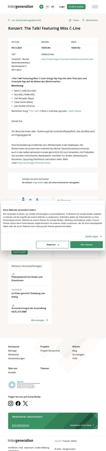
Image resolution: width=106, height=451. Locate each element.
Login (62, 6)
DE (52, 6)
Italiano (74, 441)
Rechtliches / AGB (15, 447)
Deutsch (58, 441)
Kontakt (12, 372)
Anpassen (51, 244)
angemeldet (38, 182)
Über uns (12, 368)
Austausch (13, 346)
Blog (74, 350)
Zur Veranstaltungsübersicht (26, 20)
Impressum (29, 447)
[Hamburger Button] (95, 7)
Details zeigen (91, 236)
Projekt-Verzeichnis (50, 350)
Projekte (44, 346)
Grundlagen (78, 354)
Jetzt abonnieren (20, 425)
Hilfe (74, 358)
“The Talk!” (33, 110)
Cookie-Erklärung (42, 447)
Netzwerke (13, 354)
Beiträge (12, 350)
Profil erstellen (76, 6)
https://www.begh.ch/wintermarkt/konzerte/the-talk (67, 59)
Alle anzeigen (37, 320)
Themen (44, 368)
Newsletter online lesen (81, 425)
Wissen (76, 346)
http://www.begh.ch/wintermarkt (34, 162)
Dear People (75, 110)
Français (66, 441)
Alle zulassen (87, 244)
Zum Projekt (19, 252)
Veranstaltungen (16, 358)
